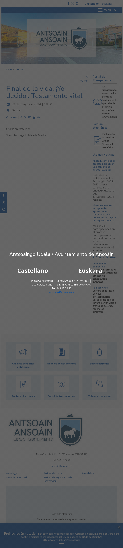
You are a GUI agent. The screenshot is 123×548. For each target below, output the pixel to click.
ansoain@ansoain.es (61, 292)
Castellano (32, 270)
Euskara (90, 270)
